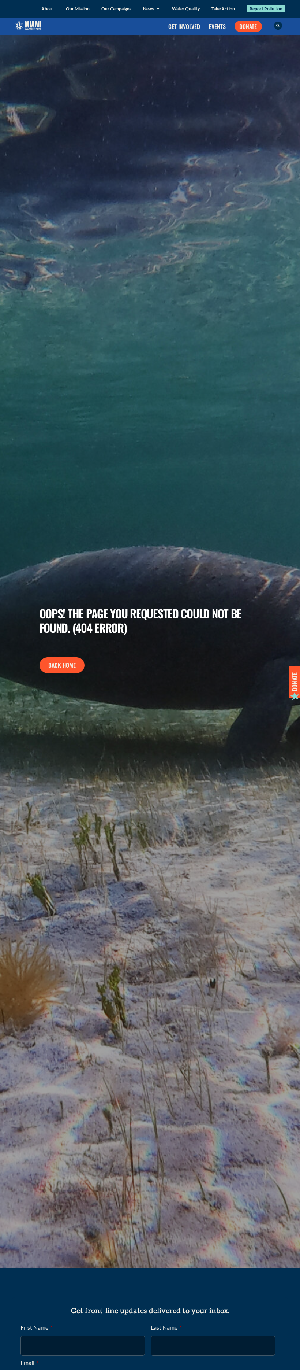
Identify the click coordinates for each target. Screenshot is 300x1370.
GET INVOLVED (184, 26)
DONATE (248, 26)
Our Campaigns (116, 8)
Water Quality (186, 8)
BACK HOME (62, 665)
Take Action (223, 8)
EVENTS (217, 26)
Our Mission (78, 8)
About (47, 8)
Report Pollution (266, 8)
